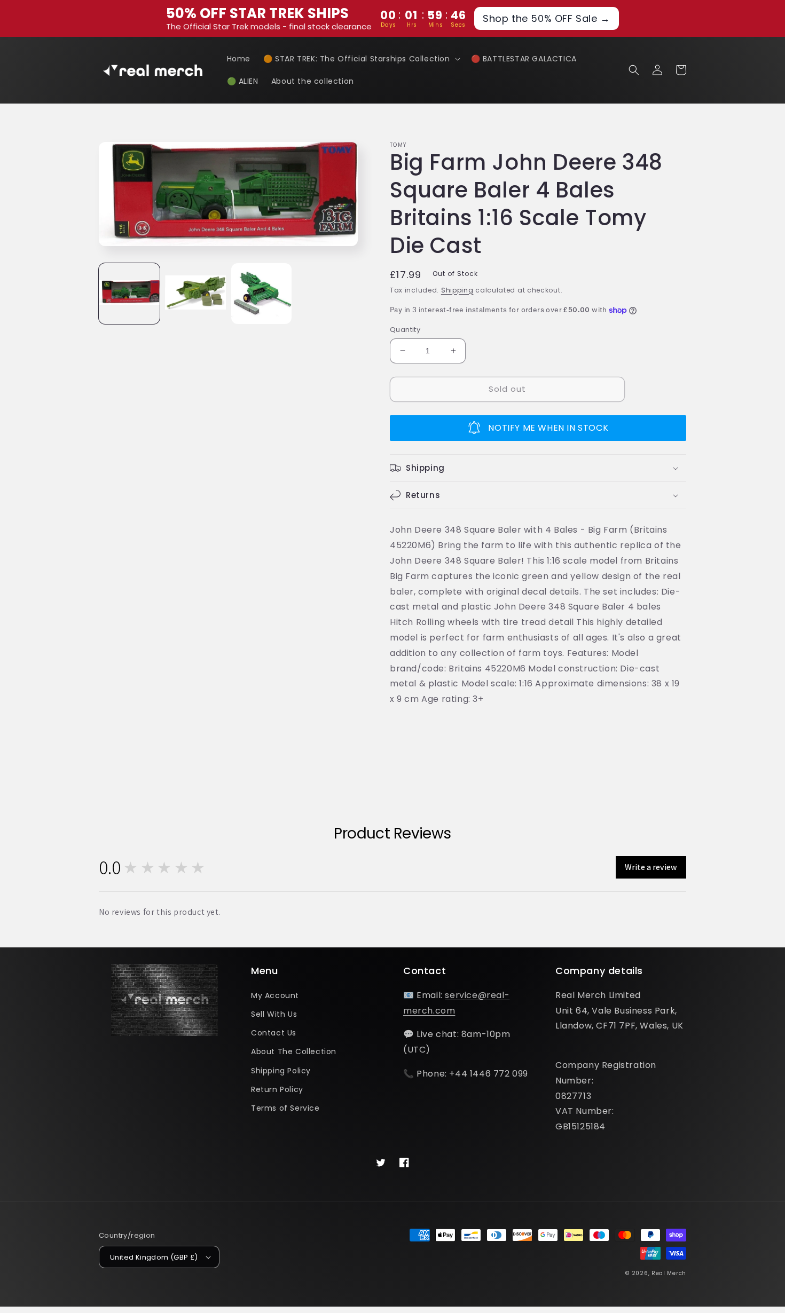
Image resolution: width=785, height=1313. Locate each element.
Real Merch (668, 1273)
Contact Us (273, 1032)
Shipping (457, 290)
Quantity (405, 330)
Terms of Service (285, 1108)
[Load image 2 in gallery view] (195, 293)
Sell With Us (274, 1014)
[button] (361, 59)
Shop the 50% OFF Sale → (546, 18)
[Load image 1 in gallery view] (129, 293)
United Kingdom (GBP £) (154, 1257)
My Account (275, 995)
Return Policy (277, 1089)
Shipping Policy (281, 1070)
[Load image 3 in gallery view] (261, 293)
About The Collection (293, 1051)
